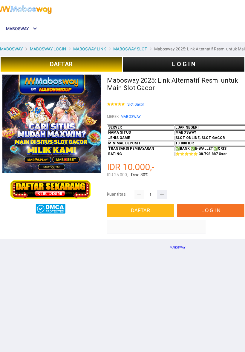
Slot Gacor (135, 104)
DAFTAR (61, 64)
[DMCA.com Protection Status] (50, 212)
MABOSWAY (131, 117)
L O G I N (183, 64)
